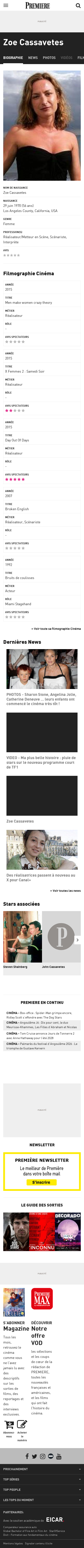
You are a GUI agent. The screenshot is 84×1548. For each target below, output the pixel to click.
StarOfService (57, 1531)
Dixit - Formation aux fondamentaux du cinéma (30, 1534)
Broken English (17, 509)
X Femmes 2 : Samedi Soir (25, 371)
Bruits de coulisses (19, 578)
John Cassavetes (53, 967)
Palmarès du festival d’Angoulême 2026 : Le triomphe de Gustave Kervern (41, 1046)
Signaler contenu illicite (38, 1543)
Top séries (11, 1479)
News (33, 58)
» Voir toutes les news (65, 890)
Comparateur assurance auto (20, 1527)
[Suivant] (77, 940)
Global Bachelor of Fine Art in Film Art (25, 1531)
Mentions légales (13, 1543)
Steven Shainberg (15, 967)
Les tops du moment (18, 1500)
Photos (49, 58)
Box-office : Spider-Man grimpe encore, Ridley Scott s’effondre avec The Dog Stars (39, 1015)
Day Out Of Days (17, 440)
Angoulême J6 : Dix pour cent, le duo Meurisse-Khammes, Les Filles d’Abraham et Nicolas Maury (41, 1025)
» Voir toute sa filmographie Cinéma (56, 628)
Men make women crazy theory (28, 302)
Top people (11, 1489)
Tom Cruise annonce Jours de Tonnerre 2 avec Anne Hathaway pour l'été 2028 (40, 1036)
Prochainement (15, 1469)
